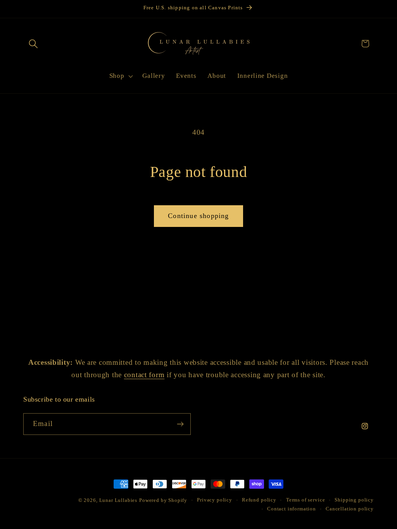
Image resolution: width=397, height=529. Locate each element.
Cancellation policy (350, 509)
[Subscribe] (180, 424)
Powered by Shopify (163, 500)
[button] (33, 43)
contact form (144, 375)
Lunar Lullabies (118, 500)
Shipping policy (354, 500)
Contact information (291, 509)
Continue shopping (198, 216)
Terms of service (305, 500)
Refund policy (259, 500)
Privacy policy (214, 500)
